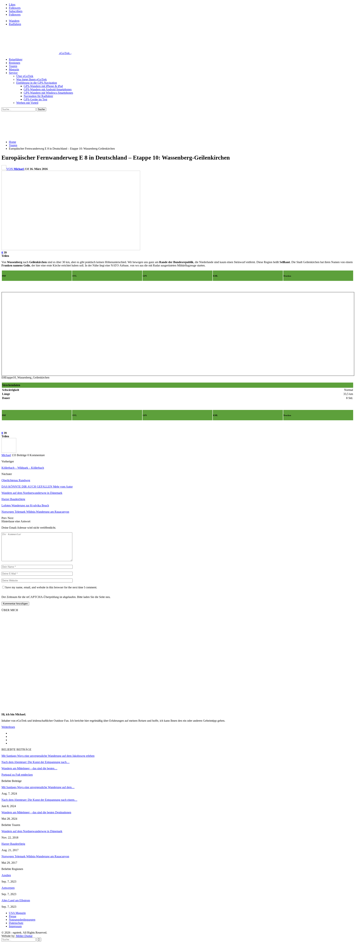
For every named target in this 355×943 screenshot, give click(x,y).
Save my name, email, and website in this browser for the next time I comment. (51, 587)
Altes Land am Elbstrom (15, 900)
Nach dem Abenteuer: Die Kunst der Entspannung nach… (35, 762)
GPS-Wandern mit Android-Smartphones (48, 89)
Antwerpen (8, 887)
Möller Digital (24, 935)
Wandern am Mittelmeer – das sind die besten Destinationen (36, 812)
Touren (13, 66)
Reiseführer (15, 59)
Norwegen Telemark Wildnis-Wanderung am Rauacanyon (35, 856)
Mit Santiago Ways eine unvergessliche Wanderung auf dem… (38, 787)
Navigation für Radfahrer (38, 96)
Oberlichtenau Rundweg (15, 480)
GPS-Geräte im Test (35, 99)
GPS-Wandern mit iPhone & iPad (43, 86)
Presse (12, 916)
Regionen (14, 62)
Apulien (6, 875)
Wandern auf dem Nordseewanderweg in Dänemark (31, 831)
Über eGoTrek (24, 76)
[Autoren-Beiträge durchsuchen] (8, 451)
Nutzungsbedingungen (22, 919)
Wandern (14, 20)
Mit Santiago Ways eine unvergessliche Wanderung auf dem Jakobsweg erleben (47, 755)
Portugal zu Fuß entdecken (17, 774)
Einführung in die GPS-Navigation (36, 82)
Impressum (15, 926)
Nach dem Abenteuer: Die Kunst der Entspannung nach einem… (39, 799)
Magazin (14, 69)
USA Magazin (17, 913)
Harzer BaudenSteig (13, 843)
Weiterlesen (8, 727)
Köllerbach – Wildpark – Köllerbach (22, 467)
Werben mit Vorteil (27, 102)
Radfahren (15, 24)
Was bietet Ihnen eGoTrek (31, 79)
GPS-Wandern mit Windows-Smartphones (48, 92)
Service (13, 72)
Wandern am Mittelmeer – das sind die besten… (29, 768)
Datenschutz (16, 923)
